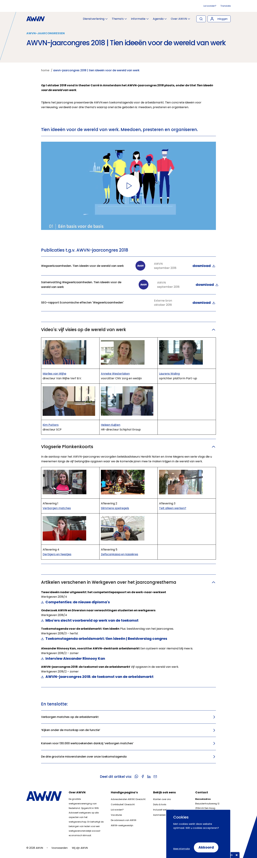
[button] (219, 19)
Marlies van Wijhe (54, 374)
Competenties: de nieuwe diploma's (77, 602)
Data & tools (159, 804)
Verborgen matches (57, 508)
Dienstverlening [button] (93, 19)
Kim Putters (51, 425)
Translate (225, 5)
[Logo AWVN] (35, 19)
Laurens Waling (169, 374)
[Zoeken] (201, 19)
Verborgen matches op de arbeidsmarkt (70, 717)
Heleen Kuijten (110, 425)
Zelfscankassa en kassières (119, 554)
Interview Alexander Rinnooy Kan (75, 658)
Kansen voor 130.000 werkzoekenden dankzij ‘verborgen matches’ (87, 743)
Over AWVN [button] (179, 19)
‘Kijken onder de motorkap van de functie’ (70, 730)
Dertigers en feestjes (57, 554)
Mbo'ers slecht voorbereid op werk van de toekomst (91, 620)
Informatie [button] (138, 19)
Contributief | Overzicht (123, 804)
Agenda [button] (158, 19)
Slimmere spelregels (115, 508)
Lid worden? (210, 5)
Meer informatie (181, 848)
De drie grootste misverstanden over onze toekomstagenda (84, 757)
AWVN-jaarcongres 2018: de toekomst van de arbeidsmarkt (99, 676)
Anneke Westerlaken (115, 374)
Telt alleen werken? (172, 508)
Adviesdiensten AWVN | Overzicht (128, 799)
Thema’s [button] (118, 19)
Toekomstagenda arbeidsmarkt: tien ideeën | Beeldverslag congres (106, 638)
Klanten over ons (162, 799)
